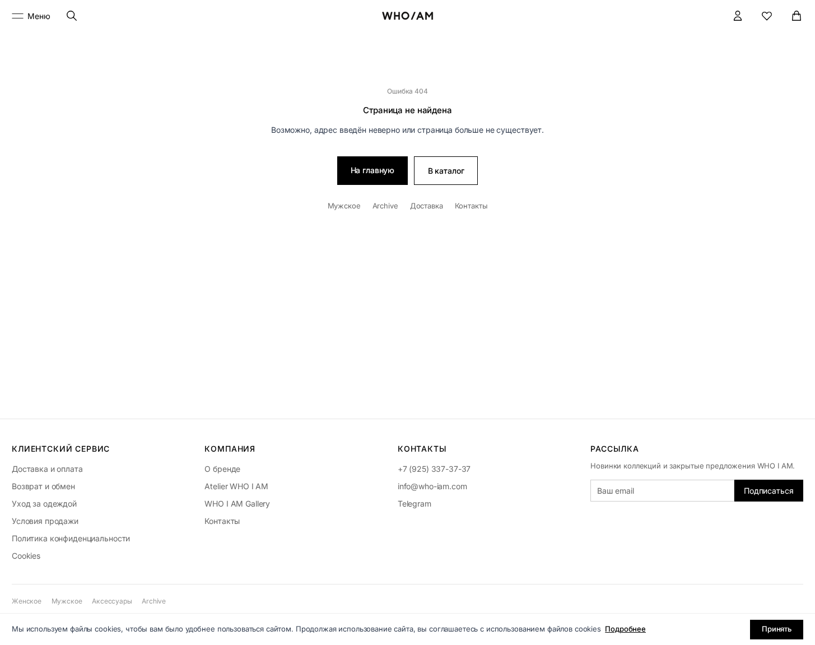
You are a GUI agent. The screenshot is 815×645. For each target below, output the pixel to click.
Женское (26, 601)
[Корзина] (797, 16)
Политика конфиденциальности (71, 538)
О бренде (222, 469)
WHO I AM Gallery (237, 503)
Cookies (26, 555)
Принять (776, 628)
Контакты (471, 205)
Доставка (426, 205)
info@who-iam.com (432, 486)
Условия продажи (45, 521)
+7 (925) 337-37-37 (434, 469)
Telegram (414, 503)
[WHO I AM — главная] (407, 16)
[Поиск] (72, 16)
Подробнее (625, 628)
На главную (373, 170)
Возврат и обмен (43, 486)
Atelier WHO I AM (236, 486)
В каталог (446, 170)
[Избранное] (767, 16)
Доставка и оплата (47, 469)
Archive (385, 205)
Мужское (344, 205)
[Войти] (738, 16)
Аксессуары (112, 601)
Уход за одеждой (44, 503)
